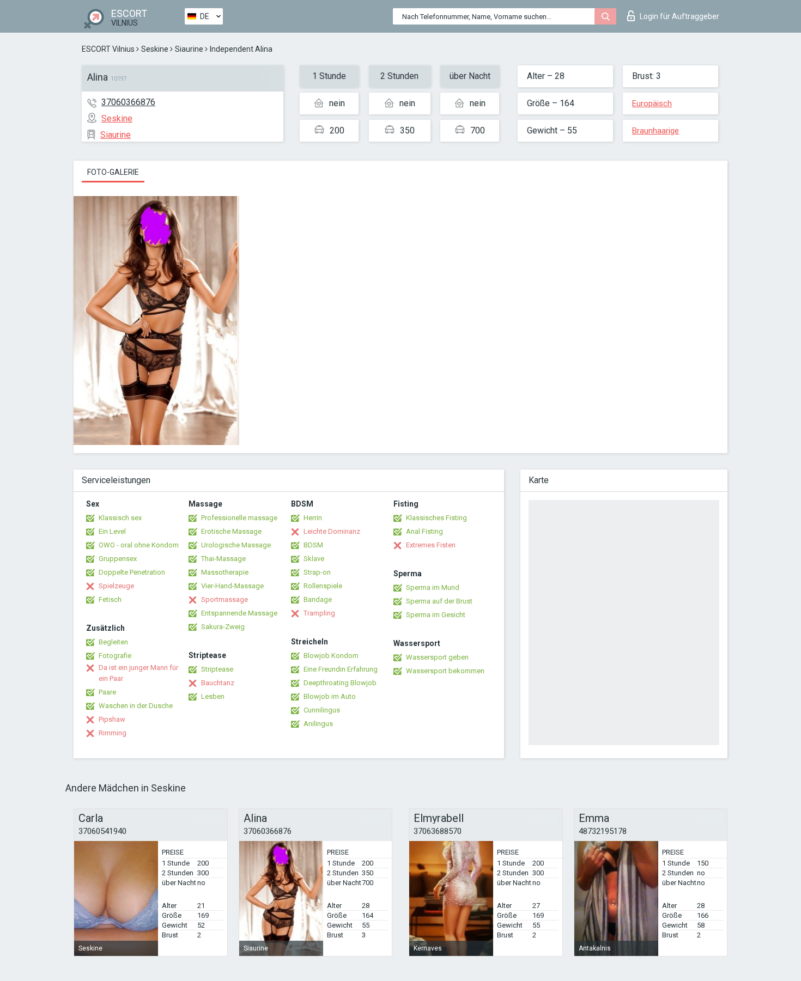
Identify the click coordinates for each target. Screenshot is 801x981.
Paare (107, 692)
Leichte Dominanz (332, 531)
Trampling (319, 613)
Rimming (112, 733)
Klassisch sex (120, 518)
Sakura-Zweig (223, 627)
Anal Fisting (424, 531)
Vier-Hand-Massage (232, 586)
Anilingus (318, 724)
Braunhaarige (655, 131)
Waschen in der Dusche (136, 706)
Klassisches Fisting (436, 518)
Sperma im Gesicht (435, 615)
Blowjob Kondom (331, 655)
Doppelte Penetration (132, 572)
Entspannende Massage (239, 613)
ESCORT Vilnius (108, 49)
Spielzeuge (116, 586)
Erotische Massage (231, 531)
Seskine (154, 49)
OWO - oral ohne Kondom (139, 545)
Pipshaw (112, 719)
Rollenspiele (323, 586)
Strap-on (317, 572)
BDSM (313, 545)
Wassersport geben (437, 657)
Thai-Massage (223, 559)
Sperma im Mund (432, 587)
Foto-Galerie (113, 172)
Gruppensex (118, 559)
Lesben (212, 696)
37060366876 (128, 102)
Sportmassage (224, 599)
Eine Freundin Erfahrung (341, 669)
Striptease (217, 669)
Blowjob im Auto (330, 696)
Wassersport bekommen (445, 671)
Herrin (313, 518)
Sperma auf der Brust (439, 601)
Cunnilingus (322, 710)
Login (679, 16)
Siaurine (189, 49)
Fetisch (110, 599)
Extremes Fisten (431, 545)
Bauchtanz (217, 683)
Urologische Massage (236, 545)
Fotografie (115, 655)
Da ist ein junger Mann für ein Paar (138, 673)
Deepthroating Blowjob (340, 683)
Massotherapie (224, 572)
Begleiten (113, 642)
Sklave (314, 559)
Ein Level (112, 531)
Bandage (318, 599)
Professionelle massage (239, 518)
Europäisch (652, 103)
